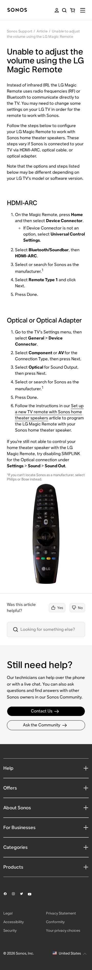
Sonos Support (19, 31)
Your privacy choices (63, 930)
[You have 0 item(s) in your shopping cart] (72, 10)
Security (10, 930)
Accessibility (13, 922)
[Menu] (82, 10)
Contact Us (41, 711)
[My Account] (57, 10)
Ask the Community (41, 725)
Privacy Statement (61, 913)
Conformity (55, 922)
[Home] (17, 10)
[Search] (64, 10)
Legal (8, 913)
